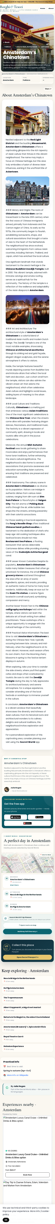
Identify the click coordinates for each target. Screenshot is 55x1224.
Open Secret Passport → (27, 957)
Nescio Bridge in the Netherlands (26, 894)
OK (6, 1220)
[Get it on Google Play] (39, 817)
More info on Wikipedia (17, 1075)
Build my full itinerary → (27, 931)
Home (42, 8)
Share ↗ (48, 89)
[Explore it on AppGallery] (27, 823)
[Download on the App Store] (15, 817)
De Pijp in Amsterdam (20, 907)
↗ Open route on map (27, 925)
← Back (6, 42)
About (51, 8)
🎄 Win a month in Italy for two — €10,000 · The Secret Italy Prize (27, 2)
